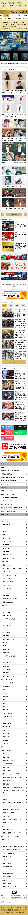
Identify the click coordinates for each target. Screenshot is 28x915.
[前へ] (26, 41)
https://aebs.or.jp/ (5, 902)
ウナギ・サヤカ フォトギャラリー (12, 186)
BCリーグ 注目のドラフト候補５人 (12, 208)
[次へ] (2, 41)
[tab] (4, 305)
